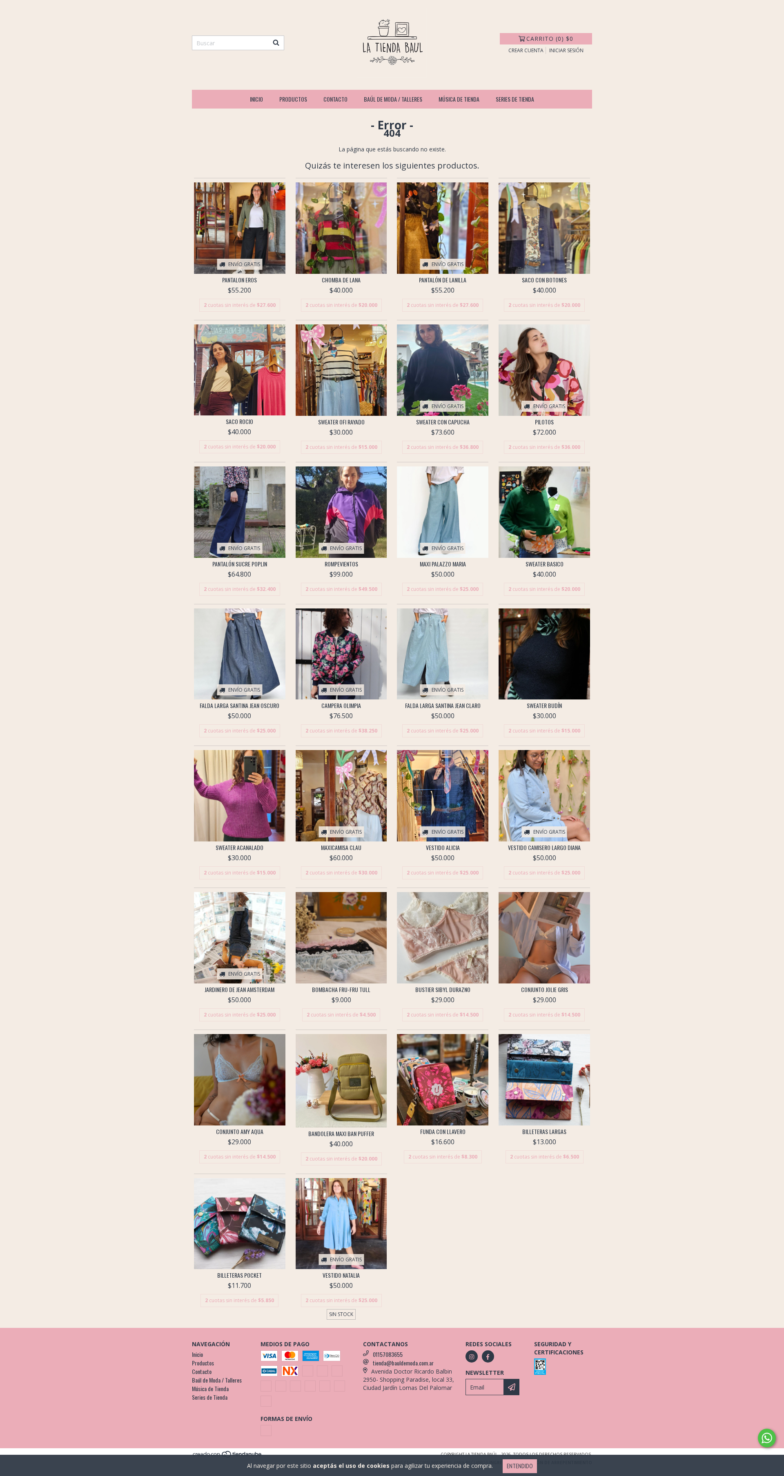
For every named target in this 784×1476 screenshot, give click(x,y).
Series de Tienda (515, 99)
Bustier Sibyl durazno (442, 989)
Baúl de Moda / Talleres (393, 99)
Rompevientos (341, 564)
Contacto (335, 99)
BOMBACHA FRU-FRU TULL (341, 989)
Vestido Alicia (443, 847)
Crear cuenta (525, 50)
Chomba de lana (341, 280)
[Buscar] (276, 43)
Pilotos (544, 422)
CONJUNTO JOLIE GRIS (544, 989)
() (549, 38)
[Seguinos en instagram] (472, 1356)
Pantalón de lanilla (442, 280)
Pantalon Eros (239, 280)
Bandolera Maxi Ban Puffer (341, 1134)
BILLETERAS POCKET (239, 1275)
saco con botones (544, 280)
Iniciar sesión (566, 50)
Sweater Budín (544, 705)
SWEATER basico (545, 564)
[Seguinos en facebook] (488, 1356)
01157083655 (388, 1354)
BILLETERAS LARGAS (544, 1132)
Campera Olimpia (341, 705)
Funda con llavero (443, 1132)
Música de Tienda (459, 99)
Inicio (256, 99)
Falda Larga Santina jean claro (443, 705)
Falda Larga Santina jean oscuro (239, 705)
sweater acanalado (239, 847)
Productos (293, 99)
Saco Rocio (239, 421)
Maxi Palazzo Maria (443, 564)
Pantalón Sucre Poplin (239, 564)
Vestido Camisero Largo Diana (544, 847)
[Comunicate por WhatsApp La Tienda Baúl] (767, 1438)
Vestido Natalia (341, 1275)
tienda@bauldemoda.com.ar (403, 1362)
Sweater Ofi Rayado (341, 422)
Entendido (520, 1466)
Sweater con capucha (443, 422)
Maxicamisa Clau (341, 847)
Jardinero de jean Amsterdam (239, 989)
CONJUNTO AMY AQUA (239, 1132)
